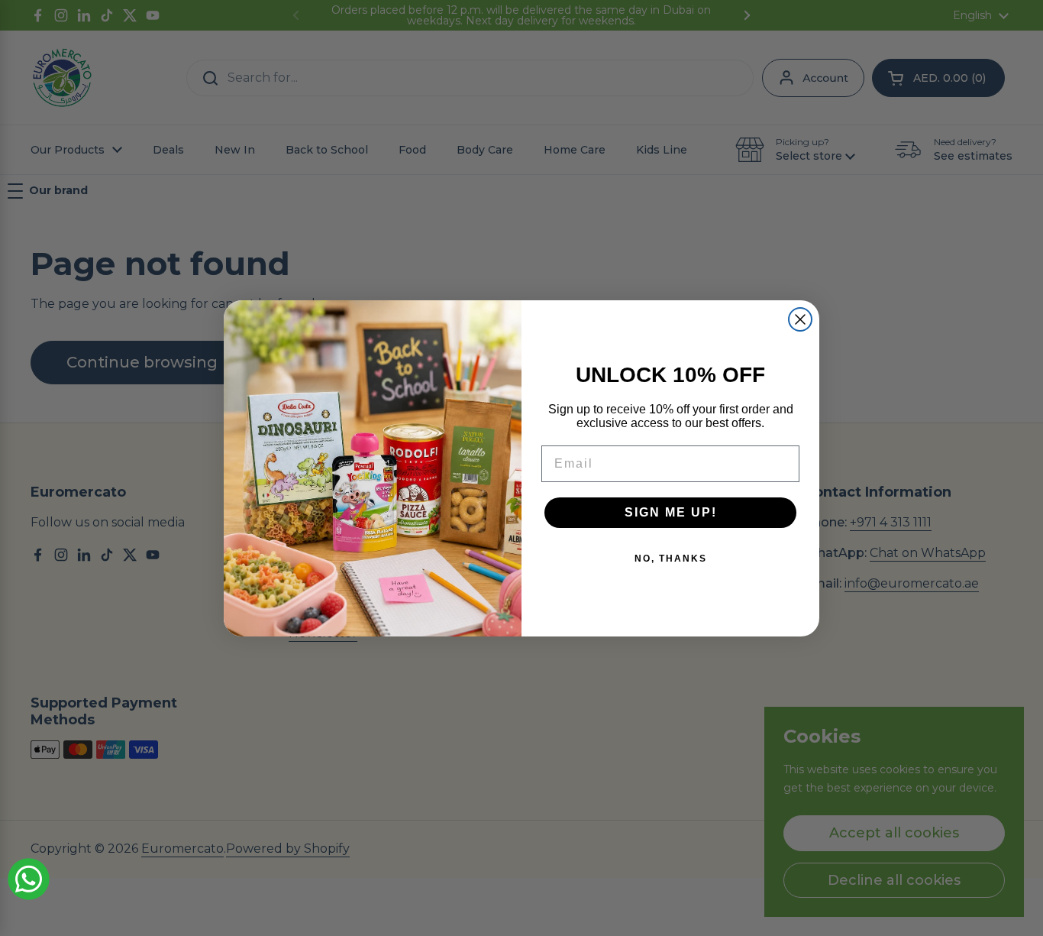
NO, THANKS (671, 558)
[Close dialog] (800, 319)
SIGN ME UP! (671, 512)
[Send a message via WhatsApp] (29, 879)
